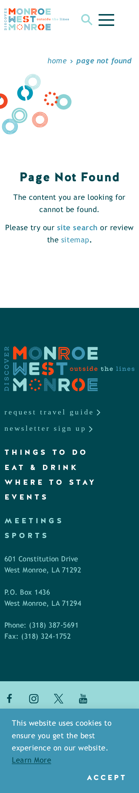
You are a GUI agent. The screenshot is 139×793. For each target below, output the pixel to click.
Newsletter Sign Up (45, 428)
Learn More (31, 760)
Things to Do (46, 452)
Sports (26, 535)
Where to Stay (50, 482)
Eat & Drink (41, 467)
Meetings (34, 520)
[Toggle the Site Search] (87, 19)
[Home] (36, 19)
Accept (106, 777)
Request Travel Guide (49, 412)
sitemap (75, 240)
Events (26, 497)
